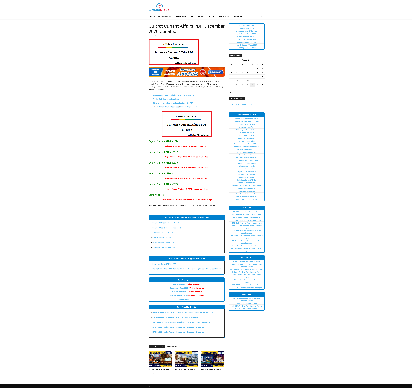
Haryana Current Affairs (247, 141)
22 (257, 81)
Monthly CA (181, 16)
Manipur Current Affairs (247, 163)
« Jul (230, 92)
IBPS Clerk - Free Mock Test (163, 243)
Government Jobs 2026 (187, 288)
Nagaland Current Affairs (246, 172)
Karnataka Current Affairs (246, 152)
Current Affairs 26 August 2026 (211, 369)
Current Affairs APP (246, 25)
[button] (260, 16)
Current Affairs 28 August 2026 (159, 369)
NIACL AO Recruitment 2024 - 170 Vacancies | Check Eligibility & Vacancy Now (183, 312)
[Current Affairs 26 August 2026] (213, 359)
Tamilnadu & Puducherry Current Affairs (247, 186)
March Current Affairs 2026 (247, 45)
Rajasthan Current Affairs (246, 180)
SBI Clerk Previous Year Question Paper (246, 215)
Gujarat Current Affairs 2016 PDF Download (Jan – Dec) (186, 189)
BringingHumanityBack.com (242, 104)
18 (237, 81)
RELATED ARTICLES (156, 347)
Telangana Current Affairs (246, 188)
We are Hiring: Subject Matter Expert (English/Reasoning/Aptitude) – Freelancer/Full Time (187, 269)
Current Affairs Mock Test (168, 107)
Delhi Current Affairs (246, 133)
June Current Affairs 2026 (246, 37)
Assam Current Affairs (247, 124)
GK (192, 16)
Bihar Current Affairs (246, 127)
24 (231, 85)
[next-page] (153, 373)
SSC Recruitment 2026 (187, 295)
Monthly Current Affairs (247, 48)
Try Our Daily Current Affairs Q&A (166, 99)
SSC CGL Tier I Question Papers (246, 309)
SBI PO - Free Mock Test (161, 238)
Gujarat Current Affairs (246, 138)
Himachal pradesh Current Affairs (246, 144)
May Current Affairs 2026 (246, 39)
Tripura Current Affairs (246, 191)
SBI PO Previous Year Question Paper (246, 212)
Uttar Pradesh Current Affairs (247, 194)
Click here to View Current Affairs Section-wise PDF (173, 103)
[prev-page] (150, 373)
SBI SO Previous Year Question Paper (246, 217)
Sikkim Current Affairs (246, 183)
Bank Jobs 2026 (187, 284)
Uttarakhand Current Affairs (246, 197)
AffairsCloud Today (247, 28)
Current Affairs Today (188, 107)
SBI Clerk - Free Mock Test (162, 233)
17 (231, 81)
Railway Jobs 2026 (187, 292)
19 (242, 81)
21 (252, 81)
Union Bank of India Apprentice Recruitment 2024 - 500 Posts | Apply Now (181, 322)
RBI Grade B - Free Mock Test (163, 248)
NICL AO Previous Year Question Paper (246, 272)
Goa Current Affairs (246, 135)
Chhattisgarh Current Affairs (246, 130)
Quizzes (201, 16)
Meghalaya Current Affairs (246, 166)
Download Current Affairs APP (164, 264)
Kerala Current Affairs (247, 155)
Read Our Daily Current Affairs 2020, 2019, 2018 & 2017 (174, 95)
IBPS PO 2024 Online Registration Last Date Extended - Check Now (178, 332)
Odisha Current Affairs (246, 174)
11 (237, 77)
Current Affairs (164, 16)
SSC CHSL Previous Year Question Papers (247, 306)
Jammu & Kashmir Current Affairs (246, 147)
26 (242, 85)
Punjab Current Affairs (246, 177)
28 (252, 85)
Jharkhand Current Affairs (246, 149)
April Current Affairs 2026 (246, 42)
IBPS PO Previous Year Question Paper (247, 220)
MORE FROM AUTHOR (173, 347)
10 (231, 77)
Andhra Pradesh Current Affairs (246, 119)
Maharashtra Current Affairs (246, 158)
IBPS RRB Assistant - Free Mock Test (166, 228)
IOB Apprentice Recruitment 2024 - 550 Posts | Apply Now (175, 317)
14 (252, 77)
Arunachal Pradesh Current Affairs (246, 121)
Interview (238, 16)
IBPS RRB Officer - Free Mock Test (165, 223)
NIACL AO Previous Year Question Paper (247, 288)
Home (152, 16)
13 (248, 77)
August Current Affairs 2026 (246, 31)
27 (248, 85)
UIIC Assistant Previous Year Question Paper (246, 269)
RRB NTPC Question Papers (247, 303)
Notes (211, 16)
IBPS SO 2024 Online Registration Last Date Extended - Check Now (178, 327)
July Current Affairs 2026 (247, 34)
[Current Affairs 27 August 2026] (187, 359)
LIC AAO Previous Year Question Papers (246, 261)
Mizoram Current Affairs (247, 169)
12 (242, 77)
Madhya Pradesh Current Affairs (247, 160)
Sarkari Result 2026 (187, 299)
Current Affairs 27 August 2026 (185, 369)
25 (237, 85)
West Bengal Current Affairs (246, 199)
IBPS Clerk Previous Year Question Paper (247, 223)
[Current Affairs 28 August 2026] (161, 359)
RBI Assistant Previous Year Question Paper (247, 246)
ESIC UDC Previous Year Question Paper (246, 285)
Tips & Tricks (224, 16)
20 (248, 81)
